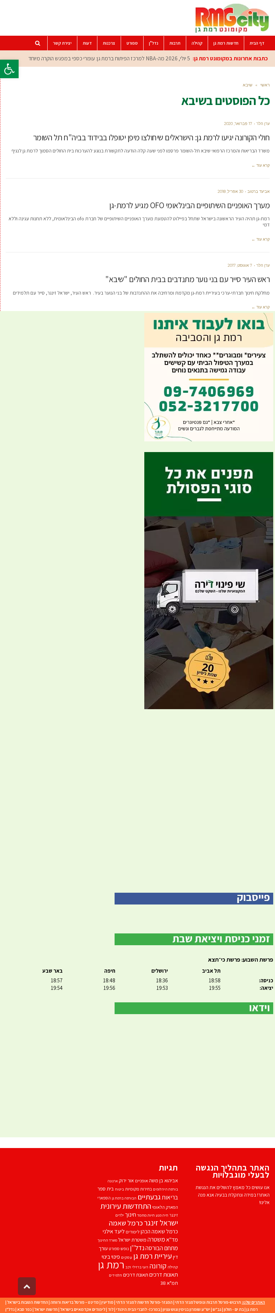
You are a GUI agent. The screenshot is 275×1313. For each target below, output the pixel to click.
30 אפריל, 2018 (230, 191)
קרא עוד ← (260, 165)
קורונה (158, 1266)
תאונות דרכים (163, 1274)
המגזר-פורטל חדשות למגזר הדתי (144, 1302)
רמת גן (111, 1264)
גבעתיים (149, 1197)
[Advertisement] (137, 801)
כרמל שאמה (126, 1223)
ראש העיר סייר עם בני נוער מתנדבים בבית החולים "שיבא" (187, 279)
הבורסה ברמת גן (124, 1198)
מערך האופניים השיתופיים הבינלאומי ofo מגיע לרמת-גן (189, 205)
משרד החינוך (107, 1240)
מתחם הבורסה (161, 1248)
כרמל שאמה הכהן (159, 1231)
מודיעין (107, 1302)
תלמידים (115, 1275)
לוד (111, 1309)
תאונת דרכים (135, 1274)
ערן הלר (263, 123)
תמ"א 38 (169, 1282)
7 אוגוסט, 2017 (240, 265)
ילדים (119, 1215)
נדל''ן (137, 1247)
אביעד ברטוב (258, 191)
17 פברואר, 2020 (238, 123)
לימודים (133, 1232)
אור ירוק (126, 1180)
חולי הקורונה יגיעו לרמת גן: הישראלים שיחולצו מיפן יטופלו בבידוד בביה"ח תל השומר (151, 137)
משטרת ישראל (132, 1239)
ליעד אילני (114, 1231)
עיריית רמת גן (152, 1256)
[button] (9, 69)
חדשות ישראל (46, 1309)
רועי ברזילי (140, 1266)
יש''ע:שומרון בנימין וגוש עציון (186, 1309)
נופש (125, 1249)
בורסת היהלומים (165, 1189)
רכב (128, 1266)
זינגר (173, 1215)
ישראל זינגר (161, 1223)
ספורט (114, 1249)
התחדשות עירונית (125, 1206)
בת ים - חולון (234, 1309)
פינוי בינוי (111, 1257)
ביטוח (119, 1189)
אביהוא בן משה (163, 1180)
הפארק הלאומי (165, 1207)
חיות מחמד (146, 1215)
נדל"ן (10, 1309)
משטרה (156, 1239)
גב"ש (217, 1309)
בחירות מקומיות (138, 1189)
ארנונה (112, 1180)
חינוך (130, 1214)
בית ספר (105, 1188)
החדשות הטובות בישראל (27, 1302)
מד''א (172, 1239)
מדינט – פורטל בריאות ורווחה (74, 1302)
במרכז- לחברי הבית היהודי (138, 1309)
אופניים (141, 1181)
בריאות (170, 1197)
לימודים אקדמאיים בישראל (82, 1309)
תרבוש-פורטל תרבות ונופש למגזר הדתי (208, 1302)
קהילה (173, 1266)
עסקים (126, 1257)
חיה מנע (162, 1215)
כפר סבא (24, 1309)
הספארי (104, 1198)
